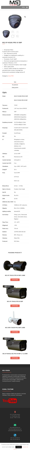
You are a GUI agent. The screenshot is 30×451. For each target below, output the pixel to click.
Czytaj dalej (15, 279)
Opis (15, 82)
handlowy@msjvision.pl (15, 429)
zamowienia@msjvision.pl (15, 430)
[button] (23, 7)
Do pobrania (15, 84)
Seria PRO (11, 76)
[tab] (15, 82)
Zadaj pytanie (15, 87)
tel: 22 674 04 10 (15, 437)
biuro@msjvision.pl (15, 427)
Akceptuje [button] (18, 447)
